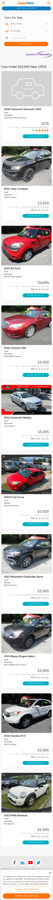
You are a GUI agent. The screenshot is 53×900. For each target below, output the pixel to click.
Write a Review (26, 8)
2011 (17, 418)
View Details (36, 136)
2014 (14, 497)
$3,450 (43, 203)
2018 (22, 109)
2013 (12, 268)
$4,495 (43, 283)
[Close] (50, 873)
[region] (26, 884)
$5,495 (43, 432)
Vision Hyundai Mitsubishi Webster (35, 127)
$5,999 (43, 830)
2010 (15, 736)
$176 (45, 124)
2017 (23, 577)
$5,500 (43, 512)
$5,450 (43, 362)
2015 (19, 656)
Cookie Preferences (26, 889)
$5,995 (43, 591)
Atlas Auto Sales (42, 436)
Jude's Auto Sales (41, 515)
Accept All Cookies (26, 896)
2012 (16, 189)
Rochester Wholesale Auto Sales (35, 207)
